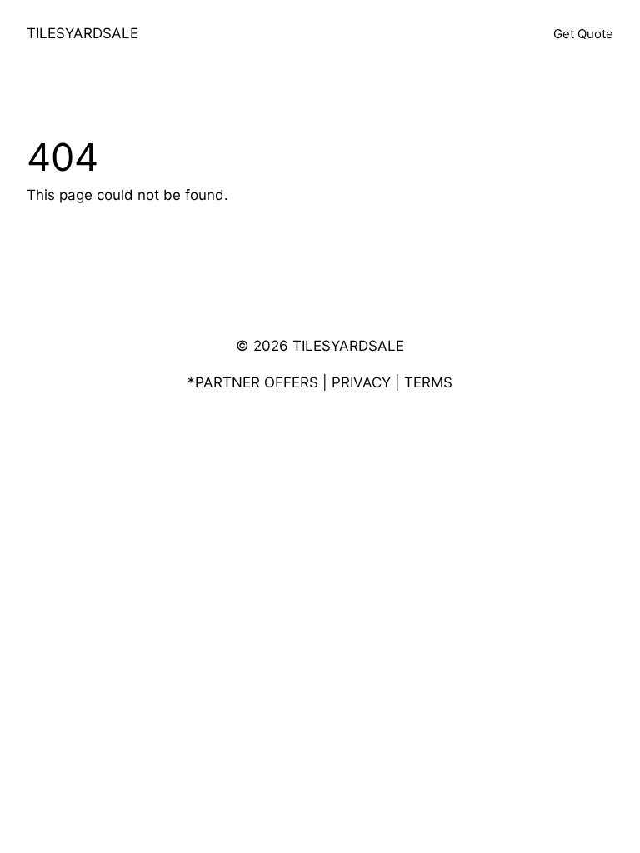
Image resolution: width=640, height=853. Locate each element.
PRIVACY (361, 382)
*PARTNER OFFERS (253, 382)
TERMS (428, 382)
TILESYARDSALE (82, 33)
